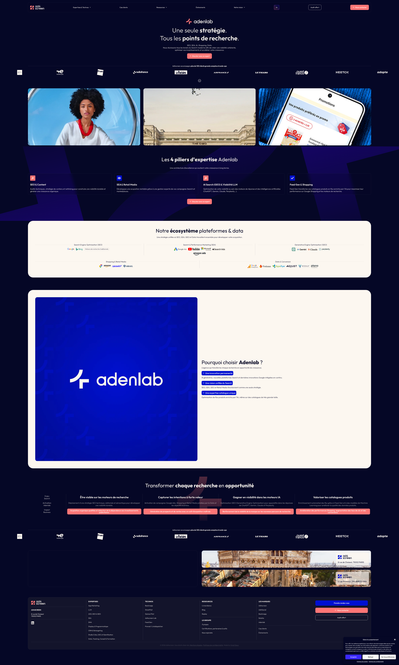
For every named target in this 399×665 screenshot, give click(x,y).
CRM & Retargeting (95, 631)
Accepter (353, 657)
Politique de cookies (362, 661)
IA (276, 7)
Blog (203, 610)
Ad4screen (263, 606)
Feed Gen (148, 622)
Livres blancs (206, 606)
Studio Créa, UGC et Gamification (100, 635)
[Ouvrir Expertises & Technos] (90, 7)
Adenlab (262, 622)
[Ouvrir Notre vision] (244, 7)
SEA (89, 618)
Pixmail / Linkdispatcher (154, 626)
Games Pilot (149, 614)
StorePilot (149, 610)
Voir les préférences (388, 657)
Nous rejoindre (207, 633)
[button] (395, 640)
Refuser (370, 657)
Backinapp (149, 606)
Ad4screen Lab (150, 618)
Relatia (261, 618)
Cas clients (124, 7)
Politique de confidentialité (376, 661)
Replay (204, 614)
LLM (90, 610)
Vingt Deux (234, 645)
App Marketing (93, 606)
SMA (90, 622)
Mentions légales (196, 645)
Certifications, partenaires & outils (214, 629)
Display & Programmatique (98, 626)
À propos (205, 624)
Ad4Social (262, 610)
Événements (200, 7)
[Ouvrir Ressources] (166, 7)
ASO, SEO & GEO (94, 614)
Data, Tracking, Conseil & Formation (101, 639)
